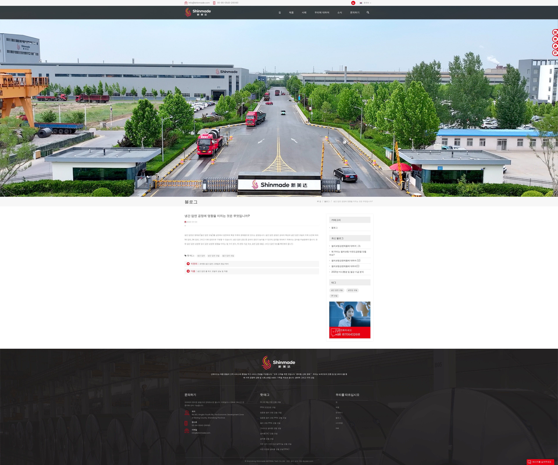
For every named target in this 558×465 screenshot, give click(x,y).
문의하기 (355, 12)
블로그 (334, 227)
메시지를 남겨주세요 (541, 462)
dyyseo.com (308, 461)
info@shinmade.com (199, 3)
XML (337, 428)
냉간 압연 (201, 255)
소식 (339, 12)
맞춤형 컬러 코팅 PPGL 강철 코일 (273, 418)
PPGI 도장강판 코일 (268, 407)
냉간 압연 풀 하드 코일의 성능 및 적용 (212, 271)
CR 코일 (334, 295)
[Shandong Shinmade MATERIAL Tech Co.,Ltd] (198, 13)
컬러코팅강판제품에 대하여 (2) (346, 260)
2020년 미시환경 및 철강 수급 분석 (347, 272)
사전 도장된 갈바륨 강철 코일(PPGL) (274, 449)
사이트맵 (339, 423)
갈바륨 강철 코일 (266, 438)
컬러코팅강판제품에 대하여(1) (345, 266)
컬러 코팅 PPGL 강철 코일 (270, 423)
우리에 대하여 (322, 12)
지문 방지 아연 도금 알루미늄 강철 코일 (275, 444)
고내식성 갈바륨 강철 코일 (270, 428)
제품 (291, 12)
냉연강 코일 (352, 290)
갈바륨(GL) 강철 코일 (269, 433)
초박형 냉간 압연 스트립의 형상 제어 (214, 264)
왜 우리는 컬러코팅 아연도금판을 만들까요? (347, 253)
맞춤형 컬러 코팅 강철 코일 (271, 412)
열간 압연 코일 (228, 255)
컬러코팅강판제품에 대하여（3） (346, 246)
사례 (304, 12)
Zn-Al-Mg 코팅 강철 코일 (270, 402)
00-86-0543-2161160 (227, 3)
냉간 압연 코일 (213, 255)
